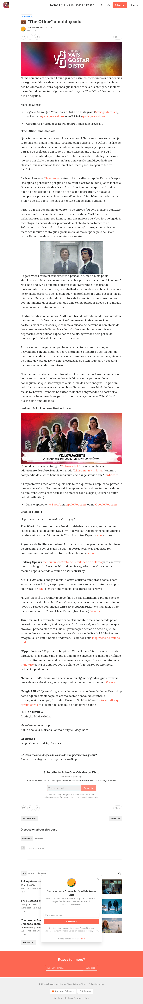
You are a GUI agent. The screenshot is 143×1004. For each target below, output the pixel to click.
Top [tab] (24, 873)
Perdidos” (110, 475)
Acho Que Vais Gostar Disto (39, 28)
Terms (84, 984)
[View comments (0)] (30, 37)
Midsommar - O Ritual (88, 470)
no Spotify (54, 504)
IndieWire (27, 664)
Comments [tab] (27, 838)
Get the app (85, 991)
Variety (110, 682)
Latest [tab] (31, 873)
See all (26, 942)
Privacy (76, 984)
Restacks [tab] (39, 838)
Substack (57, 998)
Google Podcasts (106, 504)
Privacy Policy (92, 931)
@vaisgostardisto (106, 112)
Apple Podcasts (76, 504)
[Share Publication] (108, 5)
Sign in (134, 5)
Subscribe (120, 5)
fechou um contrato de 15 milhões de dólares (72, 562)
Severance (52, 178)
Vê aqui (95, 611)
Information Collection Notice (70, 931)
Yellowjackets (70, 466)
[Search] (102, 5)
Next (113, 818)
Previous (31, 818)
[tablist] (33, 838)
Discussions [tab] (42, 873)
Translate (27, 16)
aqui (100, 535)
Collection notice (96, 984)
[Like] (23, 37)
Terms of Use (85, 928)
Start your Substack (64, 991)
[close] (98, 879)
